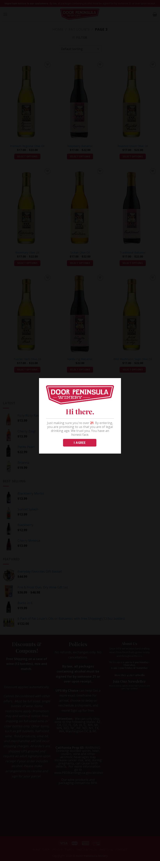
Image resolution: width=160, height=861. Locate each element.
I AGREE (79, 442)
